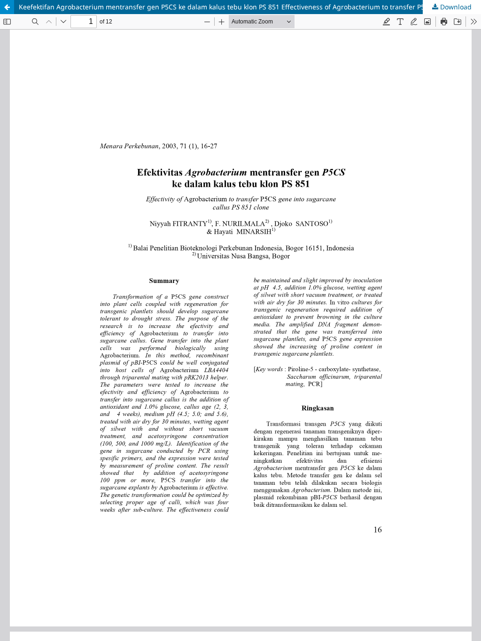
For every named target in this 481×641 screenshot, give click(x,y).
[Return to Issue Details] (7, 7)
